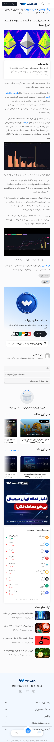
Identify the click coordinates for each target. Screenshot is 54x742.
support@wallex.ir (20, 686)
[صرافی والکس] (28, 4)
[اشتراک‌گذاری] (16, 733)
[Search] (43, 4)
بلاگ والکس (44, 9)
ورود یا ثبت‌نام (9, 3)
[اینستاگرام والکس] (33, 691)
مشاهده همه (14, 451)
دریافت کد (40, 334)
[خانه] (28, 731)
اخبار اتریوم (30, 9)
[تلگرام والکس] (27, 691)
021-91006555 (36, 686)
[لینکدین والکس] (20, 691)
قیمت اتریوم (45, 265)
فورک (26, 122)
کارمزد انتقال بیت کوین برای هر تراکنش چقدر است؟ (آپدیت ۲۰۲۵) (35, 440)
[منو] (49, 4)
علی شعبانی (38, 354)
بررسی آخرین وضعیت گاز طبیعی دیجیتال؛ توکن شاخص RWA (35, 475)
